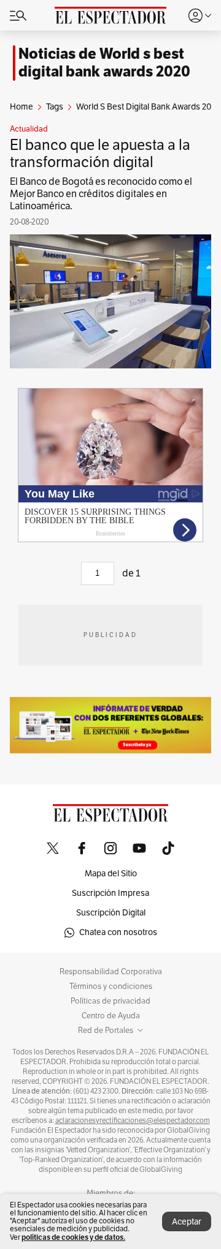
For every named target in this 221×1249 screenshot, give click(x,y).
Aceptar (186, 1222)
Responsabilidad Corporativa (111, 972)
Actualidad (29, 129)
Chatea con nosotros (118, 932)
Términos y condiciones (110, 986)
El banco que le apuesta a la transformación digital (100, 153)
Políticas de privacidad (110, 1001)
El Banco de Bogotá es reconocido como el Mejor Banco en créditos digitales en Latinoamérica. (101, 194)
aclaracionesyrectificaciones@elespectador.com (132, 1120)
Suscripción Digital (110, 913)
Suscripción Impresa (110, 893)
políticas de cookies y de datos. (73, 1237)
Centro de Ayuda (111, 1016)
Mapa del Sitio (111, 873)
